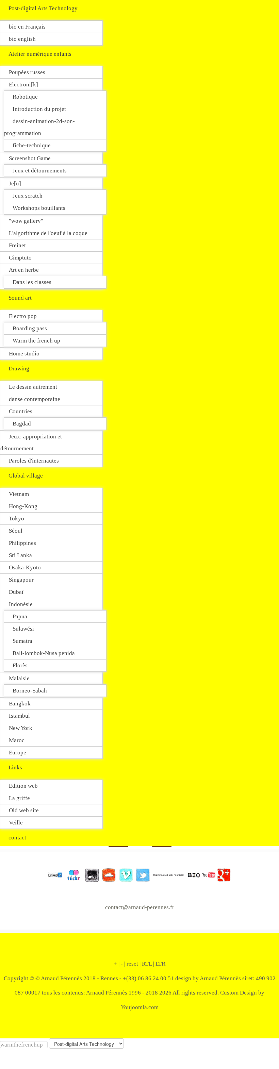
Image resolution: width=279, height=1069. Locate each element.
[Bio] (192, 874)
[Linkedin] (55, 874)
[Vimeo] (124, 874)
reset (132, 964)
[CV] (167, 874)
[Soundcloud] (107, 874)
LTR (160, 964)
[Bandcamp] (90, 874)
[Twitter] (141, 874)
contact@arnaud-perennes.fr (139, 907)
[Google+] (223, 874)
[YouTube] (209, 874)
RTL (147, 964)
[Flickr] (71, 874)
